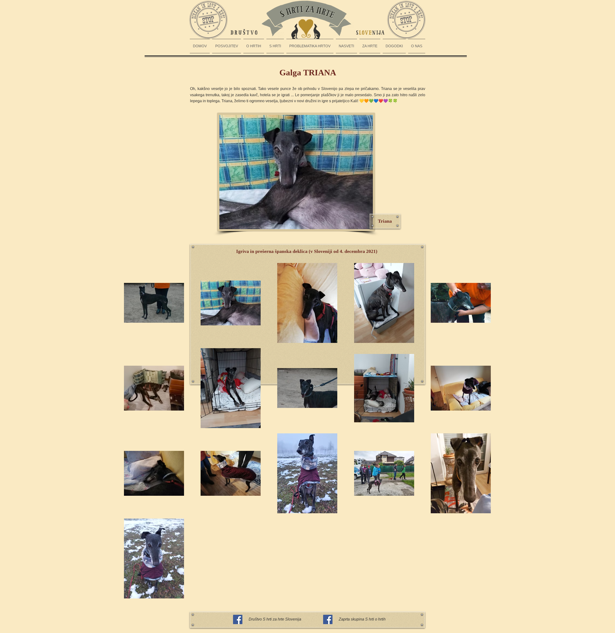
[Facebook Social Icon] (237, 619)
